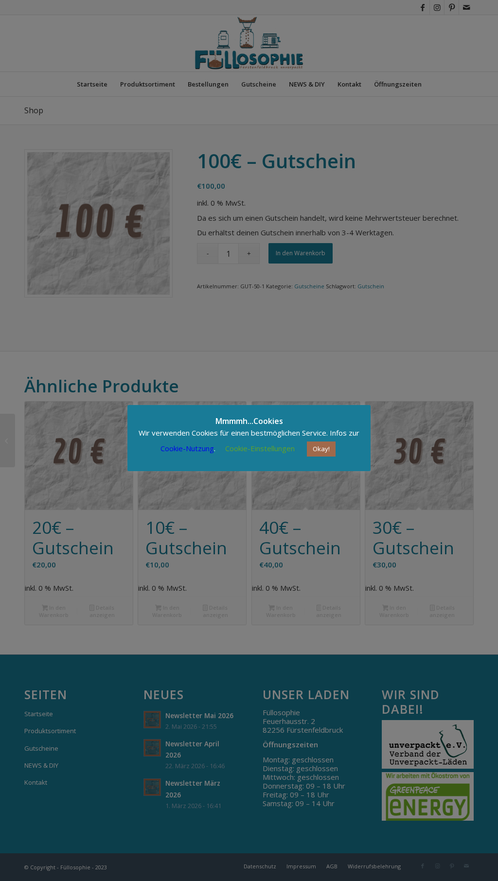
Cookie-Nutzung (187, 448)
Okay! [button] (321, 448)
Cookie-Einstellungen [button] (260, 448)
